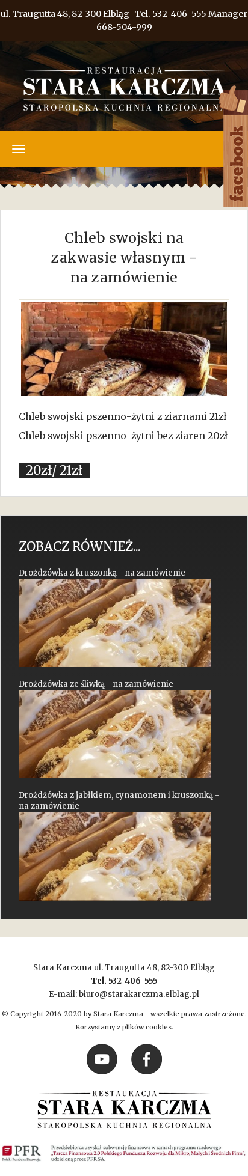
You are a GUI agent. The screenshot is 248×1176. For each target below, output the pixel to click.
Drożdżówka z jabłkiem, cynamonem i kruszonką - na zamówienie (119, 800)
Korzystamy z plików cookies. (124, 1027)
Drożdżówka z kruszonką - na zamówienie (102, 573)
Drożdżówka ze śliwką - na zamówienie (96, 684)
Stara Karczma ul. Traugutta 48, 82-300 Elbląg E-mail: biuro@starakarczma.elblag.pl (124, 981)
